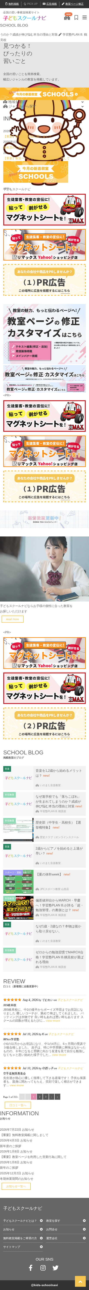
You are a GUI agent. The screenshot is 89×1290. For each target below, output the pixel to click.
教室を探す (53, 1220)
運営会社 (51, 1238)
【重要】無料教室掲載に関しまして (27, 136)
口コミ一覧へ (18, 1105)
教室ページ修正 (74, 3)
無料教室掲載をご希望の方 (20, 1238)
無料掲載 (13, 3)
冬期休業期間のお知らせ (16, 1178)
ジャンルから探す (22, 106)
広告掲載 (51, 3)
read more (12, 619)
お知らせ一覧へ (16, 1186)
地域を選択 (16, 102)
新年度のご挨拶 (13, 147)
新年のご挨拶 (9, 1167)
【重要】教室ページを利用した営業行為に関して (36, 158)
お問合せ (51, 1229)
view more (53, 1020)
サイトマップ (11, 1246)
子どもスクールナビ (70, 1000)
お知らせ (28, 1129)
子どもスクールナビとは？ (20, 1220)
